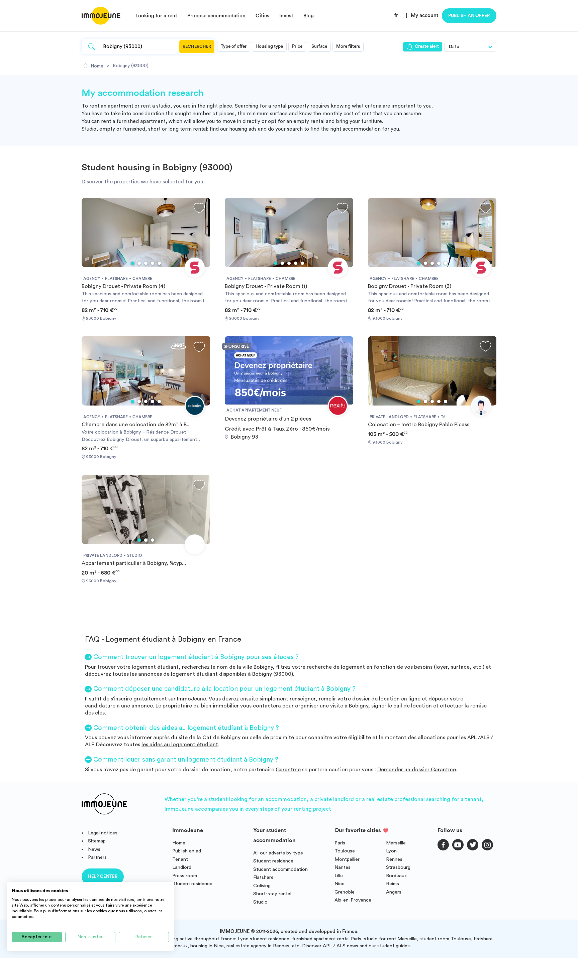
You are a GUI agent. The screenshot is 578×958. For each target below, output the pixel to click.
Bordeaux (396, 875)
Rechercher (197, 46)
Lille (338, 875)
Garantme (288, 769)
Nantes (342, 867)
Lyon (391, 850)
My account (425, 15)
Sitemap (97, 840)
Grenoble (344, 892)
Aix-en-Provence (352, 900)
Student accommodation (280, 869)
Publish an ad (186, 850)
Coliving (262, 885)
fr (396, 15)
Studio (260, 902)
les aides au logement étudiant (179, 744)
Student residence (192, 883)
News (94, 849)
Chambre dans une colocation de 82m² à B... (136, 424)
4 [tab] (152, 263)
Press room (184, 875)
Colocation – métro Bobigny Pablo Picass (418, 424)
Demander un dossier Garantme (416, 769)
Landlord (181, 867)
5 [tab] (159, 263)
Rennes (394, 859)
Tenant (180, 859)
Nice (339, 883)
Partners (97, 857)
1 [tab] (132, 263)
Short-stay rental (272, 893)
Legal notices (102, 832)
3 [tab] (146, 263)
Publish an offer (469, 15)
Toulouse (344, 850)
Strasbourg (398, 867)
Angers (393, 892)
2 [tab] (139, 263)
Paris (339, 842)
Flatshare (263, 877)
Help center (102, 876)
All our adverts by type (278, 852)
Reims (392, 883)
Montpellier (347, 859)
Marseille (396, 842)
